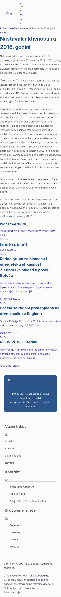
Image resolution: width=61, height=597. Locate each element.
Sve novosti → (8, 249)
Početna (4, 28)
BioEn (13, 28)
